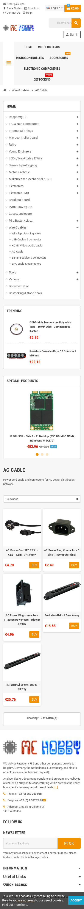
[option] (42, 419)
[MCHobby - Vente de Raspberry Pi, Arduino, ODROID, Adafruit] (18, 28)
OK (71, 843)
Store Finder (12, 8)
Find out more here (14, 904)
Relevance (12, 499)
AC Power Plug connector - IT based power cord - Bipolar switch (22, 620)
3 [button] (47, 454)
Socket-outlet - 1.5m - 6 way (62, 615)
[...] (56, 787)
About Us (33, 8)
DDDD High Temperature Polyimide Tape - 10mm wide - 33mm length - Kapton (51, 327)
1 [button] (37, 454)
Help (27, 12)
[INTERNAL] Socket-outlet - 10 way (22, 687)
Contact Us (13, 12)
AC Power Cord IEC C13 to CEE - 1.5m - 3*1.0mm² (22, 552)
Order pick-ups (14, 4)
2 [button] (42, 454)
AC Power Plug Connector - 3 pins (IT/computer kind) (61, 552)
